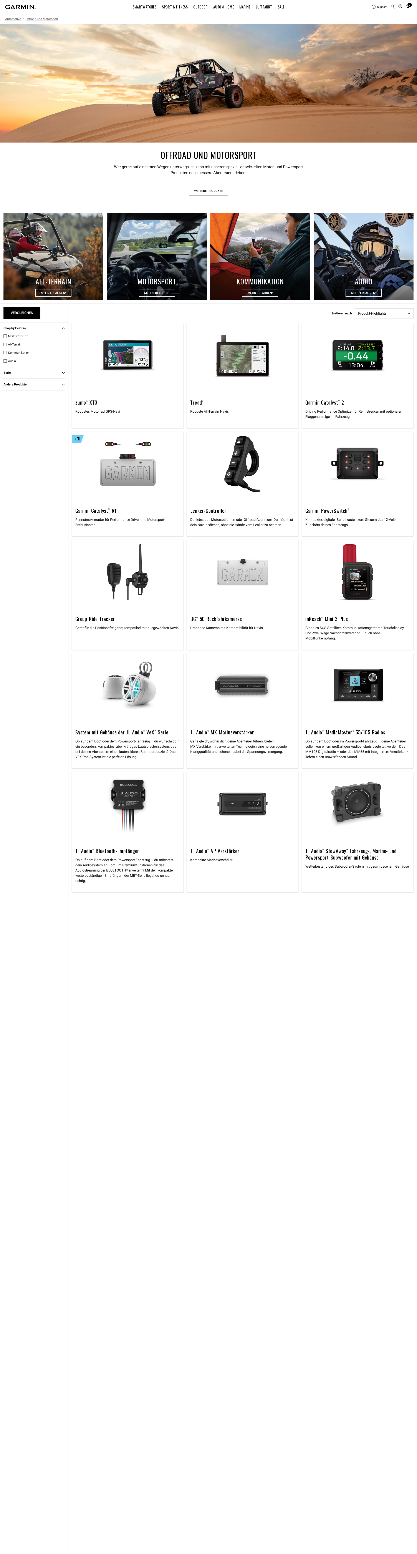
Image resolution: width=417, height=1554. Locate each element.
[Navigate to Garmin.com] (20, 7)
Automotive (13, 18)
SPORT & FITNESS (175, 7)
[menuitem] (379, 7)
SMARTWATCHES (145, 7)
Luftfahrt (264, 7)
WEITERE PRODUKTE (208, 191)
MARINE (244, 7)
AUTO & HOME (223, 7)
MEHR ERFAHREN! (53, 293)
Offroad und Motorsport (42, 18)
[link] (208, 83)
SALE (281, 7)
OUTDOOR (200, 7)
